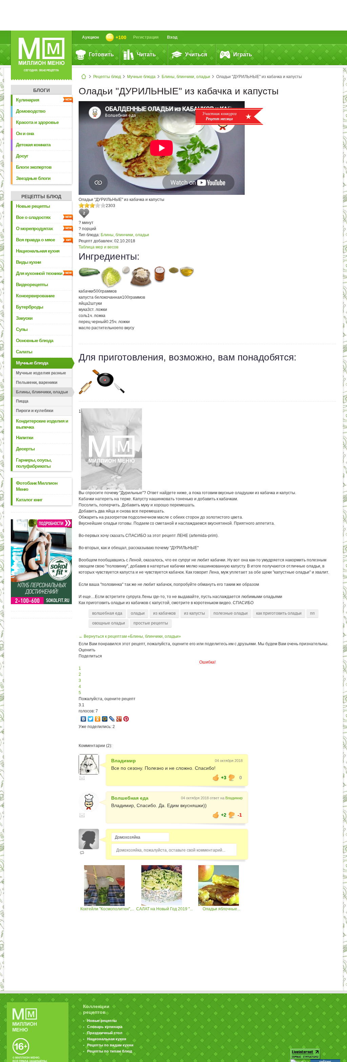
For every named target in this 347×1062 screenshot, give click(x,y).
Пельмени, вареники (36, 382)
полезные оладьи (230, 613)
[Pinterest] (126, 718)
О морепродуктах (34, 228)
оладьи (138, 613)
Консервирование (35, 295)
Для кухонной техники (39, 273)
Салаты (24, 351)
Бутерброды (29, 307)
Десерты (25, 448)
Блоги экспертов (34, 167)
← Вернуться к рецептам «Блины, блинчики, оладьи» (130, 636)
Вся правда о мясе (35, 239)
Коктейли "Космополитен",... (107, 909)
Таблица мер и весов (98, 247)
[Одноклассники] (97, 718)
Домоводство (30, 111)
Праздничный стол (104, 1033)
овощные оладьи (108, 623)
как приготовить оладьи (279, 613)
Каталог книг (29, 499)
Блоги (41, 90)
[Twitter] (90, 718)
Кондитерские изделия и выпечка (42, 424)
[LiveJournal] (112, 718)
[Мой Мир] (104, 718)
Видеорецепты (32, 284)
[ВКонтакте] (83, 718)
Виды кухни (28, 262)
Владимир (123, 760)
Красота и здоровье (37, 122)
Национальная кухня (37, 251)
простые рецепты (151, 623)
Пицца (22, 401)
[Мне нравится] (216, 778)
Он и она (25, 133)
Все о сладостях (33, 217)
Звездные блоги (33, 178)
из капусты (194, 613)
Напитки (24, 437)
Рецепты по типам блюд (109, 1051)
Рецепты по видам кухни (110, 1045)
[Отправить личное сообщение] (82, 778)
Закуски (24, 318)
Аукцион (90, 37)
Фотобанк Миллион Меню (36, 486)
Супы (21, 329)
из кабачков (164, 613)
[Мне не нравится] (232, 778)
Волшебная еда (129, 798)
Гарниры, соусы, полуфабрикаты (34, 463)
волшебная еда (107, 613)
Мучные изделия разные (41, 373)
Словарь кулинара (104, 1027)
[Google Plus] (119, 718)
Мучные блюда (141, 76)
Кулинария (27, 100)
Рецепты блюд (107, 76)
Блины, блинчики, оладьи (186, 76)
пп (312, 613)
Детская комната (33, 144)
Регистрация (146, 37)
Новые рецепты (33, 206)
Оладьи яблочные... (221, 909)
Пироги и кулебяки (34, 410)
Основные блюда (34, 340)
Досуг (22, 156)
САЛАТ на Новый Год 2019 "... (164, 909)
